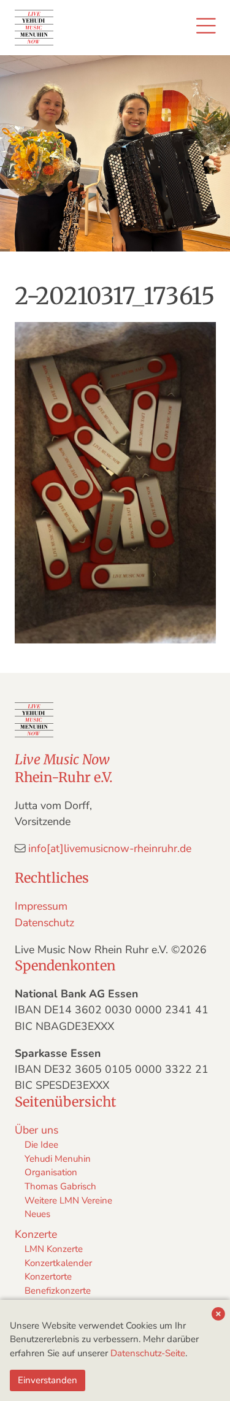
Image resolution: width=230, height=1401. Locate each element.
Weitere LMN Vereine (68, 1200)
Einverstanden (47, 1380)
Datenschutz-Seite (147, 1353)
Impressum (41, 906)
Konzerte (36, 1234)
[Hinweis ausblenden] (218, 1315)
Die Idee (41, 1144)
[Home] (34, 27)
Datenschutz (44, 922)
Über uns (36, 1130)
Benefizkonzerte (58, 1290)
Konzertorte (48, 1276)
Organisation (51, 1172)
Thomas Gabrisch (60, 1186)
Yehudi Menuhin (58, 1159)
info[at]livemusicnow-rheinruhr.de (109, 848)
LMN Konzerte (54, 1249)
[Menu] (206, 27)
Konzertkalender (58, 1263)
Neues (37, 1214)
